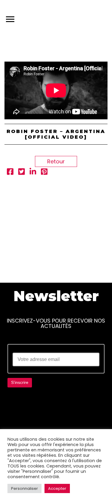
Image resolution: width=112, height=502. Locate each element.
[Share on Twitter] (21, 172)
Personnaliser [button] (24, 488)
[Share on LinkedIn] (33, 172)
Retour (56, 161)
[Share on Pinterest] (44, 172)
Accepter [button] (57, 488)
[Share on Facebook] (10, 172)
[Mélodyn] (79, 18)
